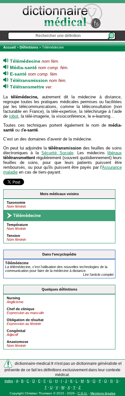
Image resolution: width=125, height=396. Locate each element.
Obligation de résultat (25, 320)
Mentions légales (102, 393)
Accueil (10, 47)
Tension (13, 236)
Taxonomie (16, 202)
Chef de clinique (20, 309)
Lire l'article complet (98, 274)
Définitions (29, 47)
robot (13, 116)
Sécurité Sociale (57, 152)
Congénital (16, 331)
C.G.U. (83, 393)
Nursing (13, 298)
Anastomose (17, 342)
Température (17, 225)
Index (8, 381)
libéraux (114, 152)
